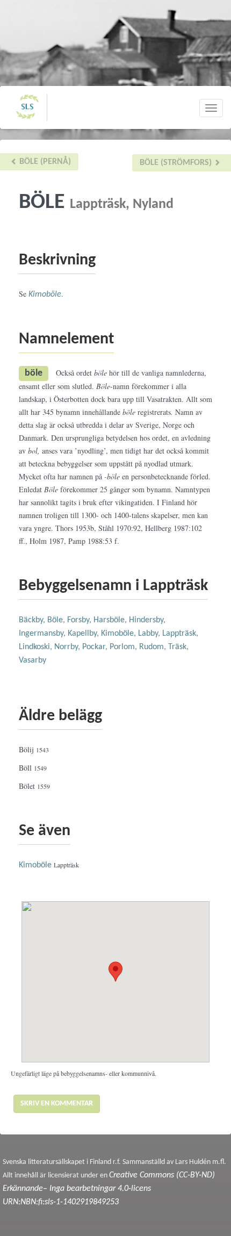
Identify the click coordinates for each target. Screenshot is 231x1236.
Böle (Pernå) (44, 161)
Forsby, (80, 620)
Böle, (57, 620)
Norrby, (68, 647)
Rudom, (153, 647)
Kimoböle (44, 294)
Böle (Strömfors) (177, 163)
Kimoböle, (119, 633)
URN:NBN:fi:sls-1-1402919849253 (61, 1202)
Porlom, (124, 647)
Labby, (150, 633)
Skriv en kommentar (56, 1104)
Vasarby (32, 660)
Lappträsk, (180, 633)
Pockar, (96, 647)
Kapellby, (84, 633)
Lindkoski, (36, 647)
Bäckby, (33, 620)
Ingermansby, (43, 633)
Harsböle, (111, 620)
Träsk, (178, 647)
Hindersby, (147, 620)
